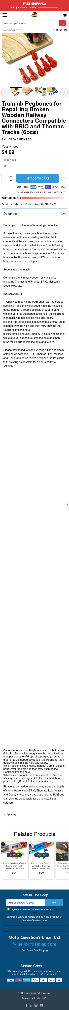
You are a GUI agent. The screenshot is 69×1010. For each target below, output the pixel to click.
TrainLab (29, 992)
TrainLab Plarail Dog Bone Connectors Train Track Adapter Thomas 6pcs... (41, 866)
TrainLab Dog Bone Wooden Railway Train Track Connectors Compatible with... (14, 866)
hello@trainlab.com (37, 944)
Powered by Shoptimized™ (34, 998)
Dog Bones (15, 30)
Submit (54, 903)
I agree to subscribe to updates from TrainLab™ (36, 911)
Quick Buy (14, 855)
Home (5, 30)
